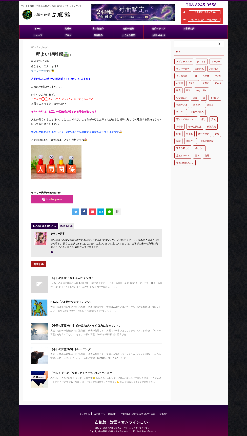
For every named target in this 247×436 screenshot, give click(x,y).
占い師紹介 (98, 28)
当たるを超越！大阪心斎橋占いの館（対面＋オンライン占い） (123, 427)
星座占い (197, 104)
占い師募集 (85, 413)
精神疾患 (211, 126)
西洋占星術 (203, 133)
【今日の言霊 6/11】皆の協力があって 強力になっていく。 (86, 325)
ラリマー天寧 (38, 70)
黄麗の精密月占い (185, 162)
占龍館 (179, 83)
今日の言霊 (181, 76)
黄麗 (207, 155)
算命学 (179, 126)
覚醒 (217, 133)
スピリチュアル (184, 61)
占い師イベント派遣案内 (105, 413)
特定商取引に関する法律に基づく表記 (138, 413)
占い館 (218, 76)
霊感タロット (182, 155)
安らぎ (218, 83)
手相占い (214, 97)
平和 (188, 90)
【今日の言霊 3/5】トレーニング (70, 349)
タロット (201, 61)
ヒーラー (215, 61)
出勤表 (68, 28)
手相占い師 (181, 104)
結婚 (178, 133)
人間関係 (213, 68)
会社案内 (163, 413)
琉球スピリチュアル (186, 119)
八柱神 (206, 76)
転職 (178, 141)
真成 (213, 119)
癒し (203, 119)
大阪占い (192, 83)
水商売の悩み (197, 112)
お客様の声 (188, 28)
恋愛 (195, 97)
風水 (197, 155)
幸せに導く (201, 90)
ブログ (68, 35)
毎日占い (180, 112)
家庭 (178, 90)
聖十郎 (189, 133)
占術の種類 (128, 28)
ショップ (37, 35)
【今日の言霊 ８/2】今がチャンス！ (72, 278)
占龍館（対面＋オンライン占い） (123, 422)
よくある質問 (128, 35)
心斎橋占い (181, 97)
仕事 (195, 76)
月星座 (210, 104)
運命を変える (182, 148)
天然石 (206, 83)
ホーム (37, 28)
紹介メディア (158, 28)
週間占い (190, 141)
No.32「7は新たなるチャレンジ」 (71, 301)
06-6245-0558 (202, 4)
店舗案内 (98, 35)
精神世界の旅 (194, 126)
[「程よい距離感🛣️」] (100, 211)
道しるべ (199, 148)
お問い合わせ (158, 35)
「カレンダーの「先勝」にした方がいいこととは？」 (82, 373)
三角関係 (199, 68)
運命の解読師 (207, 141)
